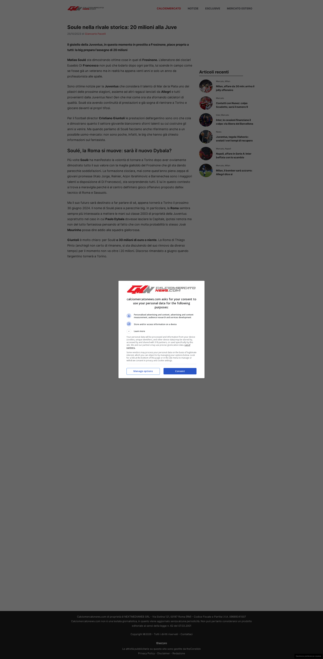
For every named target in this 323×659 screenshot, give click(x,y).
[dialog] (161, 329)
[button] (161, 331)
